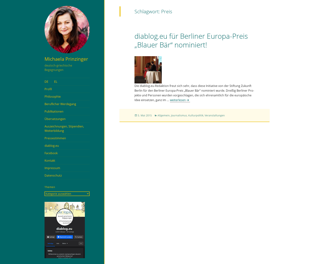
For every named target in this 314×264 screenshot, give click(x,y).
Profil (48, 89)
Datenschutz (53, 175)
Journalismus (179, 115)
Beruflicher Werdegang (60, 104)
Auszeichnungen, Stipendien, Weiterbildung (64, 128)
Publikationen (54, 111)
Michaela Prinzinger (66, 59)
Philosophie (53, 97)
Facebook (51, 153)
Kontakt (50, 161)
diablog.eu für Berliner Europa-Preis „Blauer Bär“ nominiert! (191, 40)
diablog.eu (52, 146)
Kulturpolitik (195, 115)
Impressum (52, 168)
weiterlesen (180, 100)
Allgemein (164, 115)
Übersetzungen (55, 119)
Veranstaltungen (215, 115)
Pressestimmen (55, 138)
